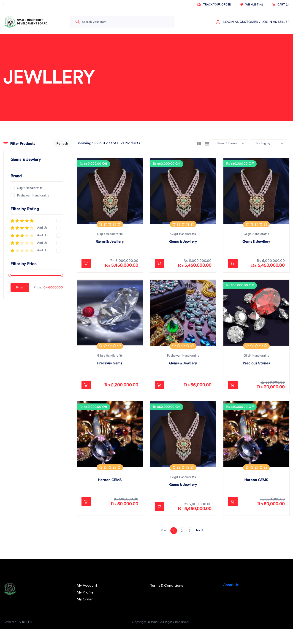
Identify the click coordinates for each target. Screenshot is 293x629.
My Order (85, 599)
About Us (231, 585)
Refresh (62, 143)
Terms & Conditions (166, 585)
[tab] (199, 143)
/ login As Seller (274, 22)
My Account (87, 585)
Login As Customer (240, 22)
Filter (20, 287)
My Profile (85, 592)
